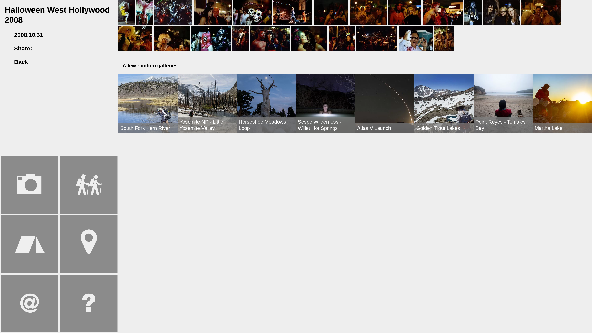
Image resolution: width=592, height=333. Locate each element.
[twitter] (50, 48)
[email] (59, 48)
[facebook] (41, 48)
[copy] (69, 48)
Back (20, 62)
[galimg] (126, 12)
